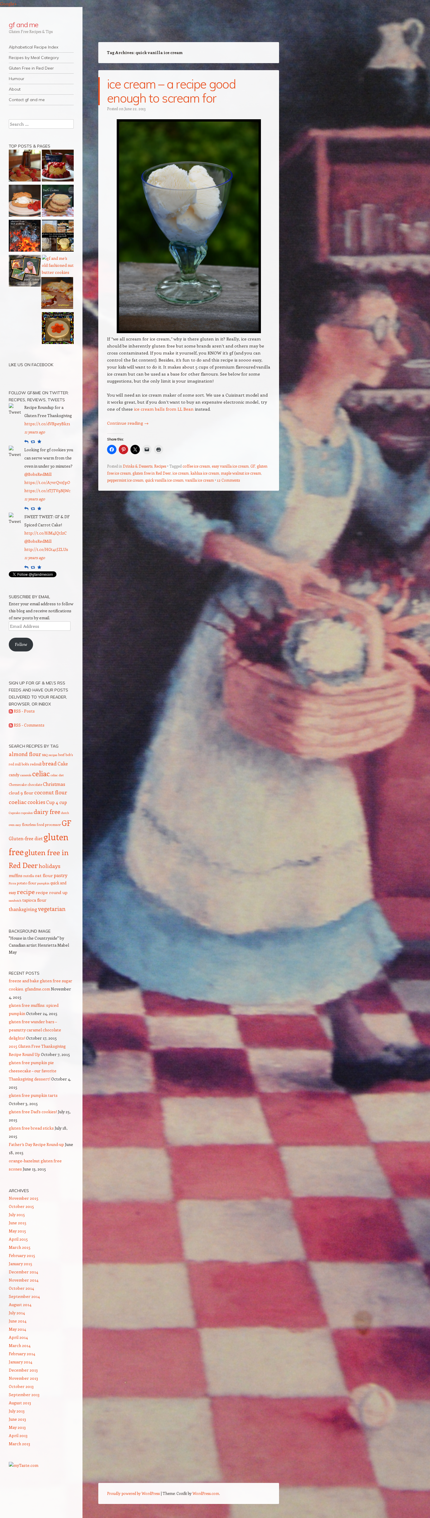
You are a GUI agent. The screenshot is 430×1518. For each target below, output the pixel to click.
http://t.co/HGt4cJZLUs (46, 549)
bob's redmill (32, 764)
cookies (36, 801)
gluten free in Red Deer (152, 473)
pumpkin (43, 883)
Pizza (12, 883)
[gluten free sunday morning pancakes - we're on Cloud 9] (25, 167)
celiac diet (57, 775)
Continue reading (128, 423)
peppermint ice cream (125, 480)
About (14, 89)
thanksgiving (23, 909)
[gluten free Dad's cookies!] (58, 202)
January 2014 (20, 1362)
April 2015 (18, 1239)
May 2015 (17, 1231)
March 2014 (19, 1345)
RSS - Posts (24, 711)
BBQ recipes (49, 755)
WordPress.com (205, 1493)
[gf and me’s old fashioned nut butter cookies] (58, 265)
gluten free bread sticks (31, 1128)
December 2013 (23, 1370)
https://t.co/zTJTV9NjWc (47, 490)
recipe (26, 891)
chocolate (34, 784)
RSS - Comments (28, 725)
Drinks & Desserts (137, 466)
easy (18, 825)
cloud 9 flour (21, 793)
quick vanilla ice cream (164, 480)
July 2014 (17, 1312)
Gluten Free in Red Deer (31, 68)
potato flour (26, 883)
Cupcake (14, 813)
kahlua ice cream (204, 473)
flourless (29, 824)
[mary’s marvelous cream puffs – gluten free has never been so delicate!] (25, 202)
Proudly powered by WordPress (133, 1493)
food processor (49, 824)
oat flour (44, 875)
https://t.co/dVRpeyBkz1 (47, 423)
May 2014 (17, 1329)
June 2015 (17, 1222)
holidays (49, 865)
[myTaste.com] (23, 1465)
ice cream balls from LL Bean (164, 409)
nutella (28, 875)
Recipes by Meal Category (34, 57)
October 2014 (21, 1288)
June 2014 (17, 1321)
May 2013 (17, 1427)
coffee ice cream (196, 466)
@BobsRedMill (37, 474)
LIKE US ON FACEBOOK (31, 364)
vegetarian (52, 908)
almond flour (25, 754)
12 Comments (228, 480)
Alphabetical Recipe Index (33, 47)
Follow (21, 644)
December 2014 (23, 1272)
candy (14, 774)
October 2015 (21, 1206)
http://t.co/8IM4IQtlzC (45, 533)
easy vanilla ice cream (230, 466)
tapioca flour (34, 900)
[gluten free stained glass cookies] (58, 329)
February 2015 (22, 1255)
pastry (60, 875)
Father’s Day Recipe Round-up (36, 1144)
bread (49, 763)
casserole (25, 775)
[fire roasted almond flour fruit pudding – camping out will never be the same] (25, 237)
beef (61, 754)
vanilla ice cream (199, 480)
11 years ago (34, 432)
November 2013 (23, 1378)
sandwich (15, 900)
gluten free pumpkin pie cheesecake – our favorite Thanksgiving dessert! (32, 1071)
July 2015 (17, 1214)
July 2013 (17, 1411)
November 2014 (23, 1280)
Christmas (54, 784)
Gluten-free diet (26, 838)
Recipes (160, 466)
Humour (16, 78)
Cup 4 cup (56, 802)
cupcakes (27, 813)
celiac (41, 773)
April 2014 (18, 1337)
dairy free (47, 811)
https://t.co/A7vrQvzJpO (47, 482)
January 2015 (20, 1263)
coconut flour (50, 792)
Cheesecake (18, 784)
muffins (16, 875)
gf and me (23, 24)
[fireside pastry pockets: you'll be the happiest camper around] (25, 272)
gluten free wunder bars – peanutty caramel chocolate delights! (35, 1030)
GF (252, 466)
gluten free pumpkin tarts (33, 1095)
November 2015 (23, 1198)
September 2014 (24, 1296)
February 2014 (22, 1353)
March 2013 (19, 1443)
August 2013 (20, 1402)
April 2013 (18, 1435)
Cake (63, 763)
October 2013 (21, 1386)
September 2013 (24, 1394)
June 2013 (17, 1419)
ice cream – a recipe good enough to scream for (171, 91)
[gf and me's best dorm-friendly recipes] (58, 237)
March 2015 (19, 1247)
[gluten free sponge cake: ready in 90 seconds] (58, 167)
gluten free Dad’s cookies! (33, 1111)
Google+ (8, 3)
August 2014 (20, 1304)
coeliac (18, 801)
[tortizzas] (57, 294)
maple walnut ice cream (241, 473)
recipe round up (52, 892)
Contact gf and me (27, 99)
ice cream (181, 473)
